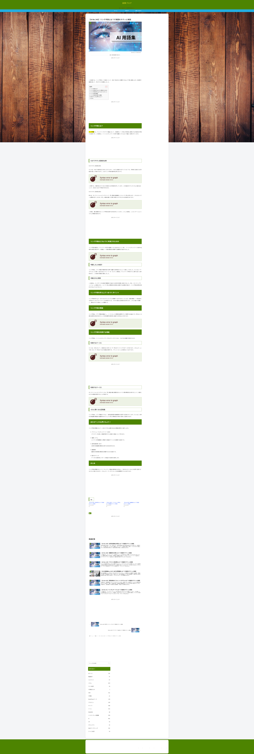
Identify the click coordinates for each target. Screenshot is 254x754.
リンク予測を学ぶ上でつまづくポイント (98, 92)
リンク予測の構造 (94, 93)
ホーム (140, 748)
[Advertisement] (115, 68)
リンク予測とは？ (94, 88)
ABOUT (151, 748)
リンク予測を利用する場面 (96, 95)
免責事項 (164, 748)
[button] (109, 663)
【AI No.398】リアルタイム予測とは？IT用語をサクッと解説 (113, 503)
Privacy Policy (158, 748)
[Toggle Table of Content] (105, 87)
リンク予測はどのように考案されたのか (98, 90)
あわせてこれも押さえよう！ (96, 96)
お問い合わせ (146, 748)
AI (90, 513)
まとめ (91, 98)
